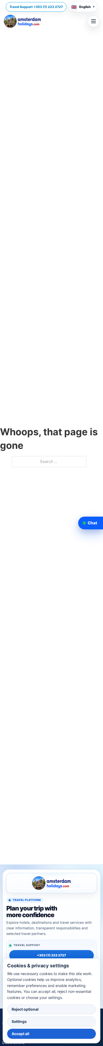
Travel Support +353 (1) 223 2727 (36, 7)
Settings (19, 1021)
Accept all (20, 1033)
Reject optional (25, 1009)
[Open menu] (93, 21)
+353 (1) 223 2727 (51, 955)
